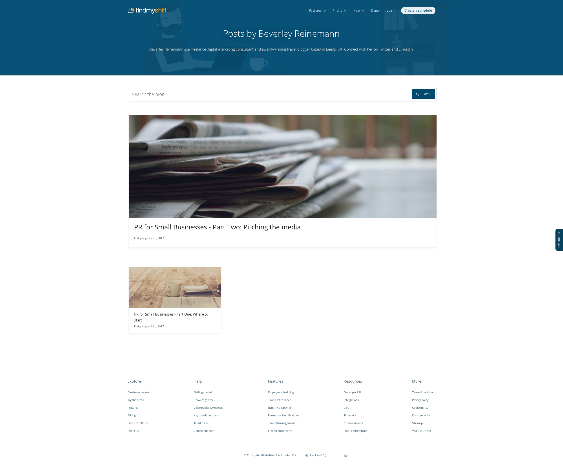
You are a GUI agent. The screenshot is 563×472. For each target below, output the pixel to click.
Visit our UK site (421, 431)
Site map (417, 423)
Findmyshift (222, 455)
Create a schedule (418, 10)
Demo (375, 10)
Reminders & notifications (283, 415)
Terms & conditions (423, 392)
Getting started (203, 392)
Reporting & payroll (279, 408)
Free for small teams (280, 431)
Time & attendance (279, 400)
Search (425, 94)
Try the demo (136, 400)
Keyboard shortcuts (206, 415)
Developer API (352, 392)
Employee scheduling (281, 392)
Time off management (281, 423)
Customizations (353, 423)
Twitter (385, 49)
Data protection (421, 415)
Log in (391, 10)
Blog (346, 408)
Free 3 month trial (138, 423)
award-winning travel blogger (286, 49)
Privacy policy (420, 400)
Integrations (351, 400)
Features (315, 10)
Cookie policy (420, 408)
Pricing (337, 10)
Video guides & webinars (208, 408)
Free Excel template (355, 431)
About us (133, 431)
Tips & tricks (201, 423)
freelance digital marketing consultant (222, 49)
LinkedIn (406, 49)
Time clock (350, 415)
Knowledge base (204, 400)
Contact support (204, 431)
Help (356, 10)
